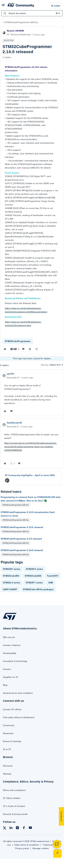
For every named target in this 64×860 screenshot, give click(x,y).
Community (8, 725)
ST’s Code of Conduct (14, 806)
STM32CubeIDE (33, 576)
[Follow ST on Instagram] (17, 828)
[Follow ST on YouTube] (30, 828)
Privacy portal (22, 848)
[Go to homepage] (9, 620)
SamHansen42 (14, 423)
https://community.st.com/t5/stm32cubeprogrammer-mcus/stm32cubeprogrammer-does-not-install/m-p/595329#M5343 (30, 446)
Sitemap (7, 774)
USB (50, 582)
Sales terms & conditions (26, 845)
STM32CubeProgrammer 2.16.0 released (22, 550)
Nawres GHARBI (15, 31)
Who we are (9, 637)
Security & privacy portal (15, 814)
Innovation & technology (15, 661)
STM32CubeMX (11, 576)
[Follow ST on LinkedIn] (11, 828)
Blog (5, 685)
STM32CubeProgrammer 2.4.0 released (21, 539)
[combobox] (32, 13)
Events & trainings (12, 741)
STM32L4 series (11, 582)
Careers (7, 669)
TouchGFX (52, 576)
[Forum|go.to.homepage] (20, 5)
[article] (32, 393)
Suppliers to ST (10, 677)
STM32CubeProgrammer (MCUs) (21, 22)
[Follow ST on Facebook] (24, 828)
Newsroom (8, 733)
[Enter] (4, 13)
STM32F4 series (34, 569)
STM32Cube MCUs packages (38, 589)
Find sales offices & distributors (19, 717)
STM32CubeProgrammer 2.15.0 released (22, 527)
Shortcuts (8, 766)
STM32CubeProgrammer (18, 341)
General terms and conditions (18, 693)
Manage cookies (40, 848)
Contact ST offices (12, 709)
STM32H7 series (11, 569)
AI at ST (7, 749)
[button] (3, 6)
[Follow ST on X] (4, 828)
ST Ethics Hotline (11, 798)
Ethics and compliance (14, 790)
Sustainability (9, 653)
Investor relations (12, 645)
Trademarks (49, 845)
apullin (10, 373)
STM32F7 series (34, 582)
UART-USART (10, 589)
